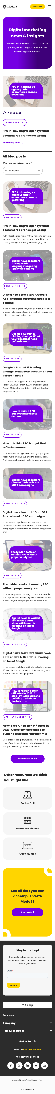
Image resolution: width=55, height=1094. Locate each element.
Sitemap (15, 1080)
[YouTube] (36, 1065)
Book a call (37, 7)
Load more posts (27, 758)
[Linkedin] (27, 1065)
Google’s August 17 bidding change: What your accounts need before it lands (27, 371)
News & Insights (14, 286)
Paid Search (15, 122)
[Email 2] (44, 1065)
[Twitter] (19, 1065)
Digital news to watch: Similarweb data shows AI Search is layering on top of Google (27, 657)
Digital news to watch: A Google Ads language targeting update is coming (26, 299)
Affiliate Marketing (17, 717)
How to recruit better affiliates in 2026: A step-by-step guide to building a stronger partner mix (26, 730)
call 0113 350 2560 (32, 1049)
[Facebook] (10, 1065)
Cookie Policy (25, 1080)
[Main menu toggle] (49, 7)
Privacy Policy (37, 1080)
